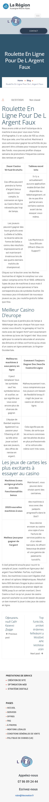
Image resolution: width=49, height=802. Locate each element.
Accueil (11, 708)
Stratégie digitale (18, 689)
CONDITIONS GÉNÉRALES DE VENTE (23, 734)
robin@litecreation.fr (24, 795)
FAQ (9, 721)
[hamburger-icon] (38, 16)
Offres (10, 716)
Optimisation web (17, 684)
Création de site (17, 680)
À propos (12, 725)
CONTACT (33, 31)
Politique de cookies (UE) (20, 738)
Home (20, 80)
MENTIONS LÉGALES (16, 729)
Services (11, 712)
